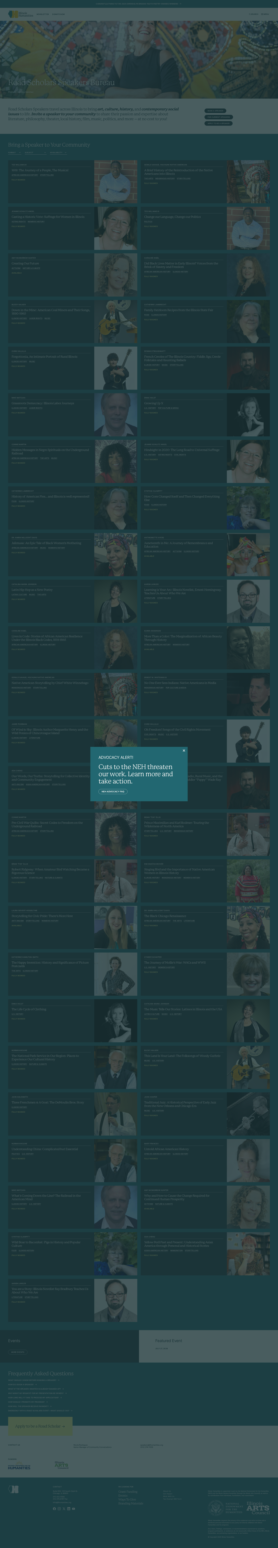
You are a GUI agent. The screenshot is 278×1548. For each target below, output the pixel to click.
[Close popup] (184, 751)
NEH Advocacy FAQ (113, 791)
